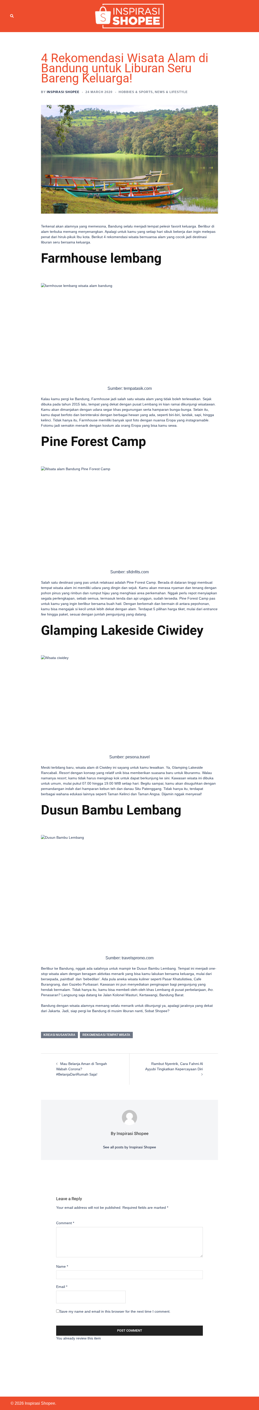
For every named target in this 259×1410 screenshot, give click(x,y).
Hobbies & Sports (136, 92)
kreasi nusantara (59, 1035)
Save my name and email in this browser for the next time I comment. (114, 1311)
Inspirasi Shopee (63, 92)
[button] (12, 16)
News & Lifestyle (171, 92)
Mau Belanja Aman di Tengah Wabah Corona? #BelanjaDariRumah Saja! (81, 1069)
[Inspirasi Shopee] (129, 16)
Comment (65, 1223)
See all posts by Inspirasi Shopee (129, 1147)
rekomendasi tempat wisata (106, 1035)
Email (61, 1287)
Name (62, 1266)
